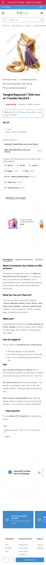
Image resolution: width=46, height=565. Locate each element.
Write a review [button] (34, 104)
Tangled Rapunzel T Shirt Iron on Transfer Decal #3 (22, 431)
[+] (13, 560)
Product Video (11, 80)
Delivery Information (24, 259)
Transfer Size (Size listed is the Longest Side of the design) (21, 160)
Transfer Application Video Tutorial (19, 84)
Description (8, 259)
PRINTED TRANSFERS (19, 132)
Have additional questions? (16, 88)
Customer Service (25, 539)
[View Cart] (41, 13)
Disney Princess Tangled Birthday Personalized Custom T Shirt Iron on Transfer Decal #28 (27, 221)
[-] (4, 560)
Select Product (9, 140)
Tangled (28, 26)
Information (9, 539)
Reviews (39, 259)
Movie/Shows (17, 26)
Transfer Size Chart (29, 80)
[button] (30, 560)
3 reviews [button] (21, 104)
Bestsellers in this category (16, 198)
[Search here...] (41, 19)
